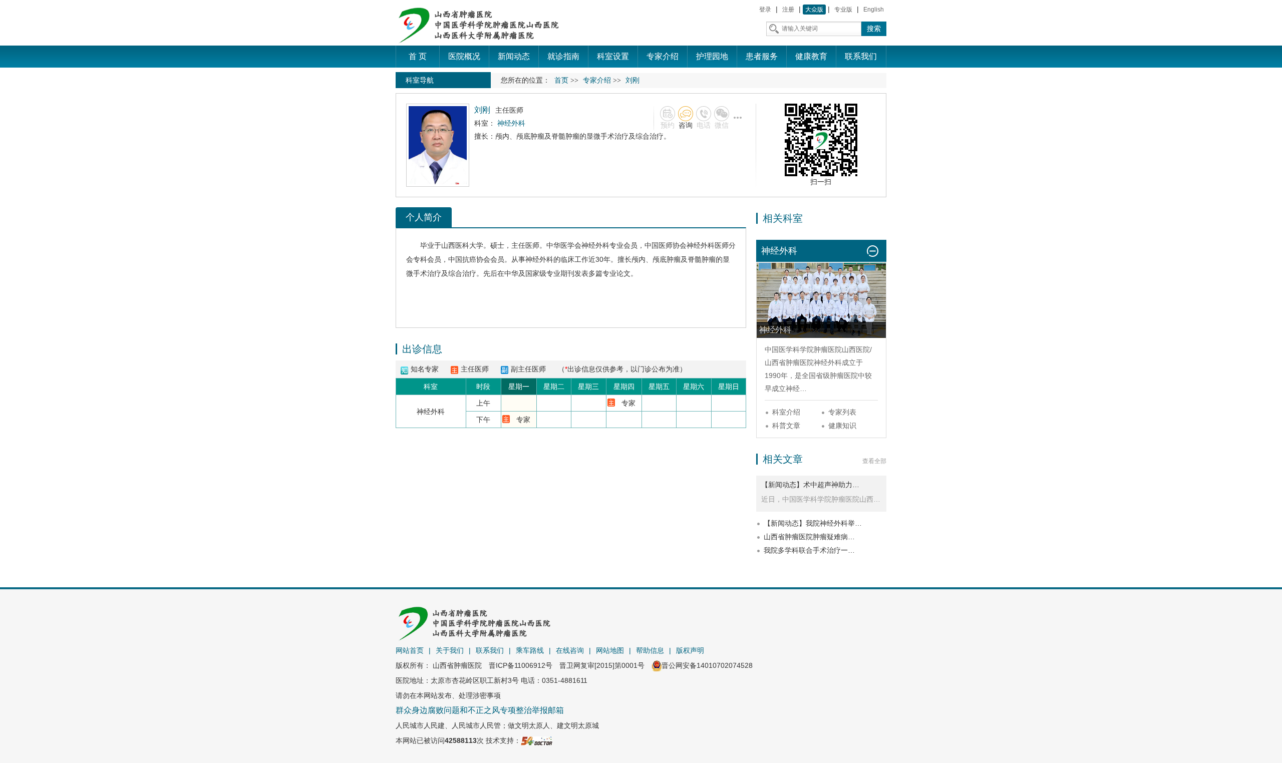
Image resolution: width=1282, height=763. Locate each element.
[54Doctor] (536, 740)
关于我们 (450, 650)
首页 (561, 80)
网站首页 (410, 650)
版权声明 (690, 650)
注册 (788, 9)
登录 (765, 9)
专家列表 (842, 412)
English (873, 9)
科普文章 (786, 426)
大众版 (814, 9)
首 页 (418, 56)
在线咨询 (570, 650)
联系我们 (490, 650)
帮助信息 (650, 650)
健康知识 (842, 426)
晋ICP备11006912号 (520, 665)
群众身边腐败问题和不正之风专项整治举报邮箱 (480, 710)
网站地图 (610, 650)
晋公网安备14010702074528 (707, 665)
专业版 (843, 9)
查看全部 (874, 461)
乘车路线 (530, 650)
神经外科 (595, 245)
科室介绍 (786, 412)
